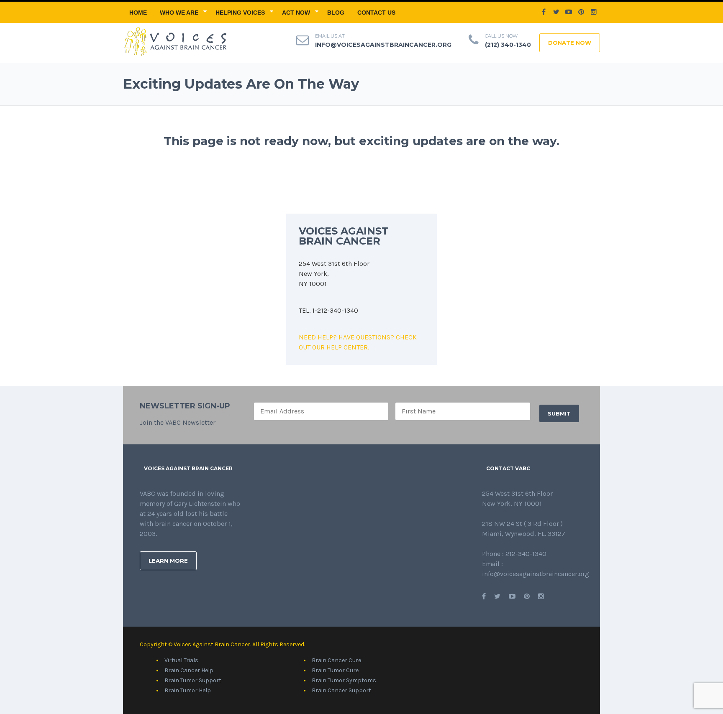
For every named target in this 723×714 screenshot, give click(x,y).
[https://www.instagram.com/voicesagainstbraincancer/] (541, 596)
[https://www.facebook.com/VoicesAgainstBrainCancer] (484, 596)
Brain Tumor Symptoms (344, 680)
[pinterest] (581, 12)
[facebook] (543, 12)
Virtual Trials (181, 660)
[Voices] (174, 40)
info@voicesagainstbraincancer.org (383, 44)
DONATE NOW (569, 42)
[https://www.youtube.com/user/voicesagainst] (512, 596)
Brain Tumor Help (187, 690)
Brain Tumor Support (192, 680)
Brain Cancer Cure (336, 660)
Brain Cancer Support (341, 690)
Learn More (168, 560)
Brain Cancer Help (188, 670)
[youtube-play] (568, 12)
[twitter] (556, 12)
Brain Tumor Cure (335, 670)
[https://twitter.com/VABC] (497, 596)
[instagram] (593, 12)
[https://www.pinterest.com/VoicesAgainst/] (527, 596)
